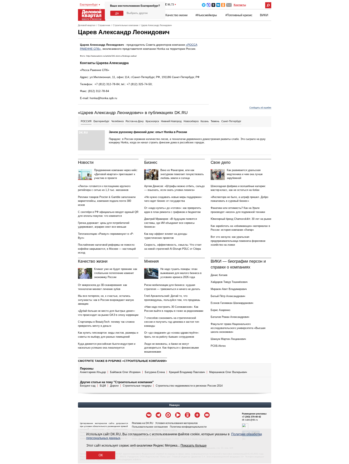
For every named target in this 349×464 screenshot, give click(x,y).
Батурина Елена (155, 372)
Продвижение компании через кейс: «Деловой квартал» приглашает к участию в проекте (116, 174)
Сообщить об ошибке (260, 107)
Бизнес (150, 162)
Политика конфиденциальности (188, 426)
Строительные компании (125, 25)
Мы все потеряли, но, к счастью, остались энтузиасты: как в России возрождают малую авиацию (106, 299)
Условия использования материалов (176, 423)
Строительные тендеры (137, 385)
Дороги (114, 385)
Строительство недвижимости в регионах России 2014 (189, 385)
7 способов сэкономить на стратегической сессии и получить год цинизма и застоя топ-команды (172, 321)
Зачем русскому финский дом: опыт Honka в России (148, 132)
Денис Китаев (219, 275)
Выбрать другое (137, 13)
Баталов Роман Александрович (230, 316)
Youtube (178, 415)
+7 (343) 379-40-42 (251, 416)
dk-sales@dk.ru (250, 420)
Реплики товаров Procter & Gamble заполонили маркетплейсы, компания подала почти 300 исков (107, 201)
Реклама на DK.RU (142, 423)
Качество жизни (176, 15)
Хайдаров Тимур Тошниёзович (229, 281)
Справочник (104, 25)
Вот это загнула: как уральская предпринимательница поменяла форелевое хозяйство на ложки (238, 240)
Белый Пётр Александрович (228, 296)
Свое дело (220, 162)
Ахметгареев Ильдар (93, 372)
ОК (101, 455)
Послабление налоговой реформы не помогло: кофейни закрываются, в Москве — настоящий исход (107, 248)
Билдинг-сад (88, 385)
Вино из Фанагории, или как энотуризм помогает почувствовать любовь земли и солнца (182, 174)
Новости (86, 162)
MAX (208, 5)
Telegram (204, 5)
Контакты (240, 4)
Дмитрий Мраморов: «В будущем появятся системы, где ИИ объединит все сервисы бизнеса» (170, 222)
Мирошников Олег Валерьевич (228, 372)
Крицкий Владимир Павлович (187, 372)
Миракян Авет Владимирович (229, 289)
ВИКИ (264, 15)
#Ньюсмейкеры (206, 15)
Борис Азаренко (220, 310)
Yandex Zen (213, 5)
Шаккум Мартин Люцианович (228, 338)
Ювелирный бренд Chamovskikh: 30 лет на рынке (241, 218)
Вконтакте (218, 5)
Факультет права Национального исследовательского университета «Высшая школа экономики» (238, 327)
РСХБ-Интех (218, 345)
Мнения (151, 261)
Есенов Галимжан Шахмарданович (232, 302)
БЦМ (103, 385)
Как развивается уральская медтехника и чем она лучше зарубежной (245, 174)
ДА (117, 13)
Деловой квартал (86, 25)
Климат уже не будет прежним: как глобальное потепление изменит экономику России (115, 272)
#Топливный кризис (238, 15)
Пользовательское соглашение (150, 426)
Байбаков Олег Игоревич (125, 372)
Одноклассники (223, 5)
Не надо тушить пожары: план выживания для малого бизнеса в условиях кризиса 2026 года (181, 272)
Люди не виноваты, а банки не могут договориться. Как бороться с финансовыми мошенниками (171, 347)
